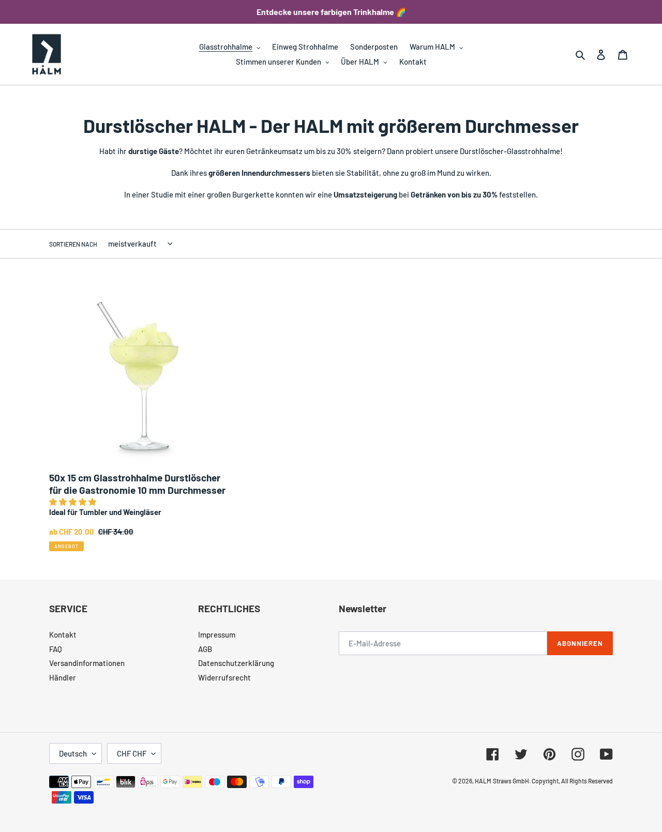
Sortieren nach (73, 244)
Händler (62, 677)
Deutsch (73, 753)
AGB (205, 649)
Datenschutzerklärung (236, 663)
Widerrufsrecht (224, 677)
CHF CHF (131, 753)
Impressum (216, 634)
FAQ (55, 649)
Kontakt (63, 634)
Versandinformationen (87, 663)
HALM (483, 780)
